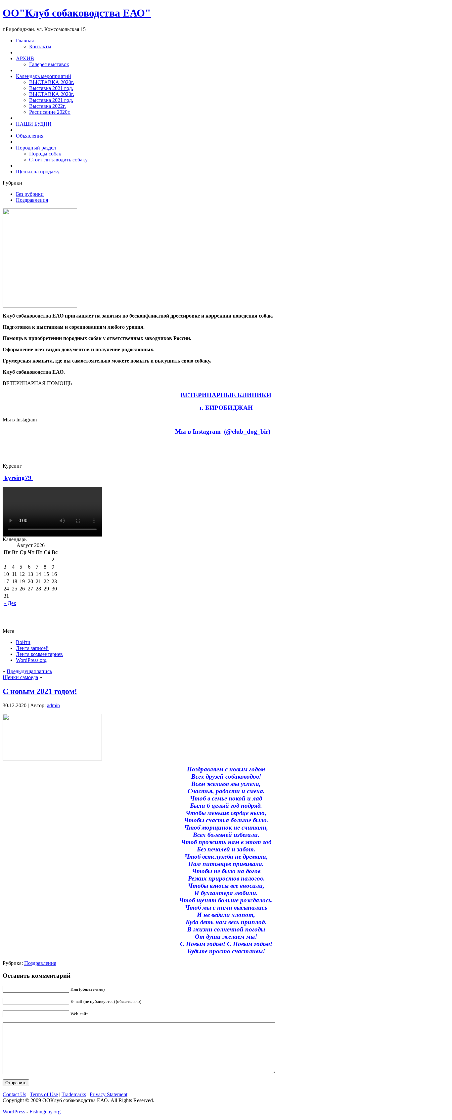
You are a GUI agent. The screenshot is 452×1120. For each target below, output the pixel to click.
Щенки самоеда (20, 677)
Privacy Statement (108, 1094)
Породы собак (45, 153)
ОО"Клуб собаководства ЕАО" (77, 13)
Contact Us (14, 1094)
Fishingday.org (45, 1111)
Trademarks (74, 1094)
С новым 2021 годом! (40, 691)
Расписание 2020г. (49, 112)
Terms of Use (44, 1094)
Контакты (40, 46)
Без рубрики (30, 194)
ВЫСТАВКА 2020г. (51, 82)
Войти (23, 642)
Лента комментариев (39, 654)
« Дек (10, 603)
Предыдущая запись (29, 671)
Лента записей (32, 648)
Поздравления (32, 200)
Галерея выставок (49, 64)
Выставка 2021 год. (51, 88)
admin (53, 705)
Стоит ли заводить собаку (58, 159)
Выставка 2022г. (47, 106)
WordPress (14, 1111)
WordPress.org (31, 660)
